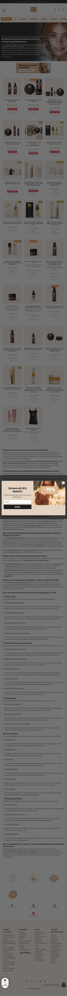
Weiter (17, 507)
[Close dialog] (63, 482)
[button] (5, 983)
